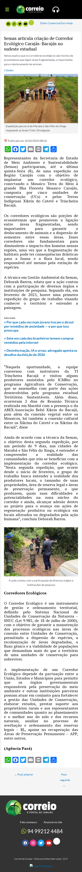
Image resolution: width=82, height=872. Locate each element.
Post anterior (23, 774)
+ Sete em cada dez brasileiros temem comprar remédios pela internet (39, 340)
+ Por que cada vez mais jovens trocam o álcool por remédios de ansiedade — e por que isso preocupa (39, 326)
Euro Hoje (67, 23)
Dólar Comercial (50, 23)
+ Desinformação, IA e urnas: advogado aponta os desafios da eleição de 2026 (40, 352)
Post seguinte (65, 775)
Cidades (9, 70)
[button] (7, 9)
